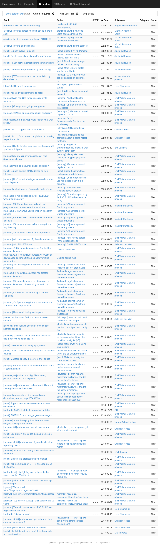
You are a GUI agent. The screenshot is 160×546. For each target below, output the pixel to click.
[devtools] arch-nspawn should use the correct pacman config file (72, 327)
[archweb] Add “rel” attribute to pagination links (26, 410)
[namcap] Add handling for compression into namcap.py (71, 99)
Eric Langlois (121, 147)
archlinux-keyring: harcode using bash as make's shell (70, 32)
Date (106, 20)
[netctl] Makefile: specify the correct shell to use (26, 358)
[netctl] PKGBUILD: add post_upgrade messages (27, 415)
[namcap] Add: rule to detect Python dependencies (28, 239)
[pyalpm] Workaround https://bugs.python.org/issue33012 (20, 489)
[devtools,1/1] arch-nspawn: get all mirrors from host (72, 428)
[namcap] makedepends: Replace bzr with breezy (27, 189)
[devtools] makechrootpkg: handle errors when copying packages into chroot (26, 422)
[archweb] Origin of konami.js (17, 514)
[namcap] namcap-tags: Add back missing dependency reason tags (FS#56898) (24, 396)
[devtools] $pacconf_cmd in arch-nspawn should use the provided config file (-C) (27, 337)
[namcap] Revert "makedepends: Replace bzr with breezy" (71, 121)
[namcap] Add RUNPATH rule (17, 244)
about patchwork (103, 542)
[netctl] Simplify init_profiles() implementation (25, 458)
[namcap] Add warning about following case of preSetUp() (71, 266)
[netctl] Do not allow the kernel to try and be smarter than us (72, 352)
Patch (6, 20)
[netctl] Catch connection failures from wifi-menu (27, 56)
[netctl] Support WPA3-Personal (19, 50)
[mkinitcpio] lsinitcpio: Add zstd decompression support (72, 319)
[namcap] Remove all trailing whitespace (23, 312)
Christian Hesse (122, 129)
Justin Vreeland (122, 527)
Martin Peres (121, 532)
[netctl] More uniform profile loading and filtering (27, 69)
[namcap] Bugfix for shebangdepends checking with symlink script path (72, 147)
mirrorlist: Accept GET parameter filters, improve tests (72, 495)
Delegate (144, 20)
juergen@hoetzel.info (125, 421)
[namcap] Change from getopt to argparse (24, 106)
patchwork (54, 542)
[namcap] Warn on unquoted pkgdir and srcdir (26, 165)
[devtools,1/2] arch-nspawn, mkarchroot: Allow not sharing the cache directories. (71, 377)
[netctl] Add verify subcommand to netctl (23, 92)
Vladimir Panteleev (124, 205)
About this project (81, 3)
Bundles (61, 3)
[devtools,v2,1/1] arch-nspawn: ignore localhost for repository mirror (72, 443)
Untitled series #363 (67, 249)
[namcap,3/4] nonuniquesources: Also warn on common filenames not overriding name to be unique (26, 284)
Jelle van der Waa (123, 244)
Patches (45, 3)
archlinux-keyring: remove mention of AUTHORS (27, 38)
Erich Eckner (121, 451)
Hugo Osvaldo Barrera (126, 25)
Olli (116, 410)
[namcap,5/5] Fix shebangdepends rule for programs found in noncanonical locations (24, 205)
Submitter (120, 20)
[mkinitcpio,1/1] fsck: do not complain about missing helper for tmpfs (72, 137)
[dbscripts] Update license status (19, 86)
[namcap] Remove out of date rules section (24, 527)
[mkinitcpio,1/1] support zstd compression (23, 129)
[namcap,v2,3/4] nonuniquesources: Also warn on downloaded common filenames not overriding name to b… (27, 257)
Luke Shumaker (122, 86)
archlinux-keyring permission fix (19, 45)
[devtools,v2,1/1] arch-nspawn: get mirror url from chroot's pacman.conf (72, 520)
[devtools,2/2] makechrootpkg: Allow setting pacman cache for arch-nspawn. (24, 377)
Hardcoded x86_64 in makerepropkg (21, 25)
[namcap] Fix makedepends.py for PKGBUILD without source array (72, 197)
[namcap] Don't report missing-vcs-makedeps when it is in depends (72, 180)
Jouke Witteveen (123, 50)
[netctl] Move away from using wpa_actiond (24, 345)
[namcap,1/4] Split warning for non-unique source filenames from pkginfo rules (27, 304)
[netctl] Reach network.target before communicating (29, 62)
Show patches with (15, 13)
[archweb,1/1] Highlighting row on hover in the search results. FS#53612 (26, 474)
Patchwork (8, 4)
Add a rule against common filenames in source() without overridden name (71, 274)
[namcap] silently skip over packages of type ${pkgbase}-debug (71, 157)
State (154, 20)
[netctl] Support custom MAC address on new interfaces (71, 172)
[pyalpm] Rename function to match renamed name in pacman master (71, 367)
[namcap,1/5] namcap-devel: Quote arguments (71, 205)
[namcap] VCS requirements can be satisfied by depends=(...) (71, 77)
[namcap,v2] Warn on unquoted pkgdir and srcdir (27, 112)
